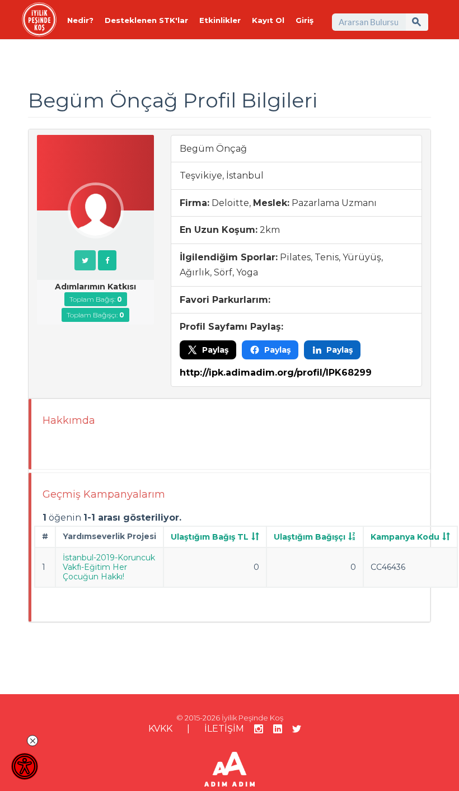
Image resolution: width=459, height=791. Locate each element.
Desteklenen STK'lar (146, 20)
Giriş (304, 20)
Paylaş (215, 350)
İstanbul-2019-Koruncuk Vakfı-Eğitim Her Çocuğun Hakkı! (109, 567)
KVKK (160, 728)
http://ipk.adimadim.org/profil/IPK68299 (276, 372)
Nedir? (80, 20)
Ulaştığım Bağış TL (210, 537)
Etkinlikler (220, 20)
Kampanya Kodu (405, 537)
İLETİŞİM (224, 728)
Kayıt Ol (268, 20)
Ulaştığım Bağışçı (309, 537)
